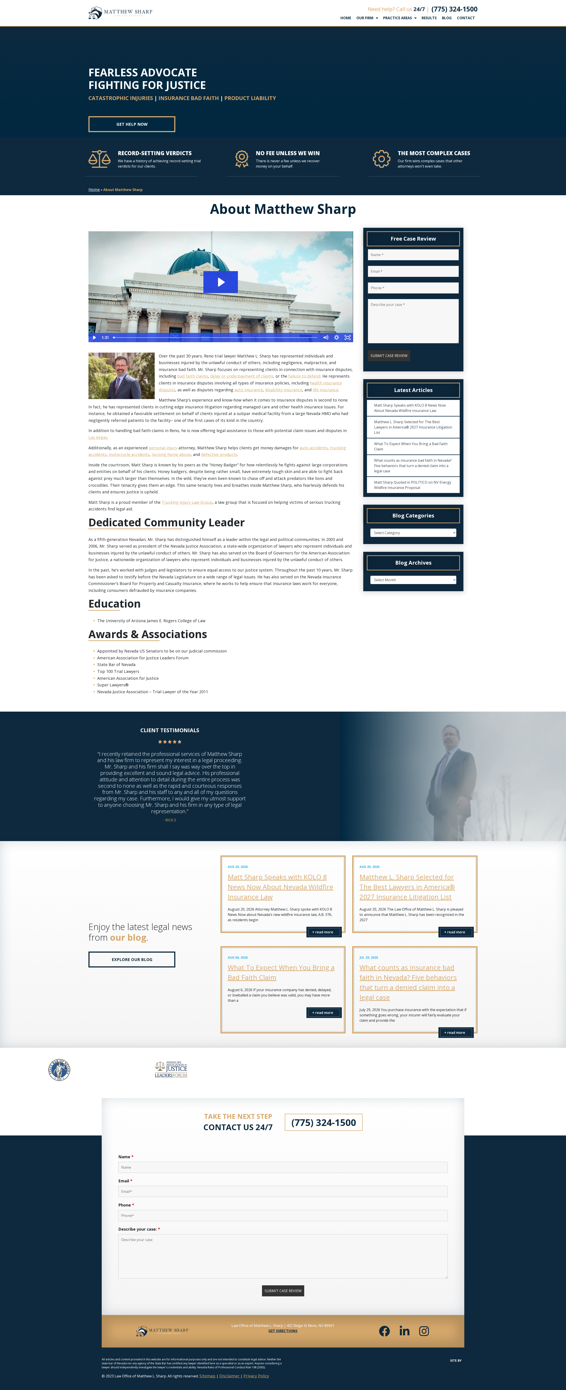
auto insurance (248, 389)
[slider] (215, 337)
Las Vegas (97, 437)
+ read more (322, 932)
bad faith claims (192, 376)
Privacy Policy (256, 1375)
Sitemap (207, 1375)
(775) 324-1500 (455, 9)
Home (94, 189)
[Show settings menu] (336, 337)
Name (126, 1156)
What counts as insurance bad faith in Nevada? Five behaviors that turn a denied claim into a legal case (413, 465)
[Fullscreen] (347, 337)
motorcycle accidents (129, 454)
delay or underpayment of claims (241, 376)
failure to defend (304, 376)
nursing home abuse (171, 454)
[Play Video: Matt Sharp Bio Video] (220, 282)
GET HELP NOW (132, 124)
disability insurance (283, 389)
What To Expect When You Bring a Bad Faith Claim (410, 446)
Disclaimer (230, 1375)
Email (125, 1181)
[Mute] (325, 337)
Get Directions (282, 1330)
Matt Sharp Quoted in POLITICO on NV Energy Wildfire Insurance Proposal (412, 485)
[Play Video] (93, 337)
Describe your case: (139, 1229)
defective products (219, 454)
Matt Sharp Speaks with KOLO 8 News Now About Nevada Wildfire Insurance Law (410, 408)
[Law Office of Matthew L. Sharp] (120, 13)
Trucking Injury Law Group (187, 502)
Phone (126, 1205)
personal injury (163, 447)
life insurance (325, 389)
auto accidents (314, 447)
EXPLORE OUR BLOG (132, 959)
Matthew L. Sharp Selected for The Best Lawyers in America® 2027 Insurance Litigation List (413, 427)
